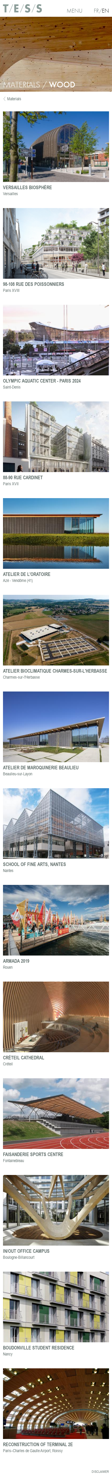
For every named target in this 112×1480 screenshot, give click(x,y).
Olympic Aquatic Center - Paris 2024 (42, 380)
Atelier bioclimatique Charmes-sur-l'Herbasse (55, 670)
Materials (14, 99)
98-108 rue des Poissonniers (33, 283)
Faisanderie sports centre (33, 1154)
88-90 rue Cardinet (23, 477)
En (105, 10)
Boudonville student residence (38, 1347)
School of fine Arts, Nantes (34, 864)
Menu (74, 10)
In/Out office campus (26, 1250)
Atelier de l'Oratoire (26, 574)
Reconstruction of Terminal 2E (38, 1444)
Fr (96, 10)
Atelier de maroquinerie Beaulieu (41, 767)
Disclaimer (100, 1471)
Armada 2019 (16, 960)
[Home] (22, 10)
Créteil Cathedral (23, 1057)
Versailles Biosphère (27, 187)
